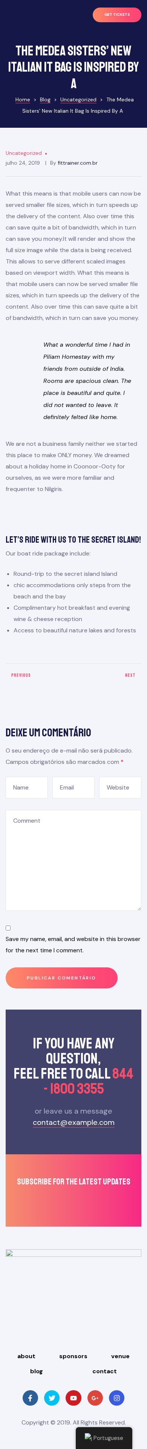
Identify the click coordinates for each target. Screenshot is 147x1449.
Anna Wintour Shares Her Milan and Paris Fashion (38, 678)
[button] (117, 15)
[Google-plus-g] (95, 1398)
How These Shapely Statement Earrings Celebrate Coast (109, 678)
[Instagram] (116, 1398)
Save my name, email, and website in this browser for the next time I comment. (73, 944)
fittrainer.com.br (78, 162)
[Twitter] (52, 1398)
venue (120, 1356)
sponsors (73, 1356)
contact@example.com (74, 1122)
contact (104, 1371)
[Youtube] (73, 1398)
